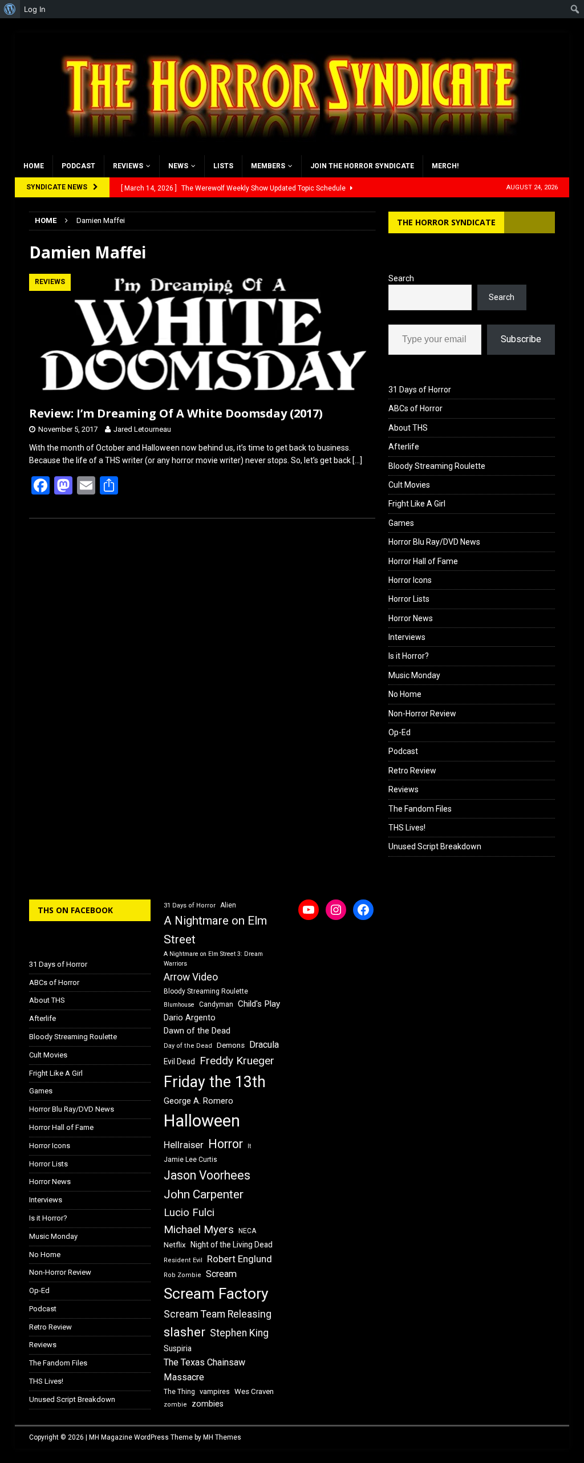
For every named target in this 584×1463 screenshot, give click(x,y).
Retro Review (412, 770)
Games (401, 523)
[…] (357, 460)
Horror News (410, 618)
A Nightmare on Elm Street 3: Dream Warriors (213, 958)
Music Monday (414, 675)
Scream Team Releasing (217, 1314)
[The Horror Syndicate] (286, 148)
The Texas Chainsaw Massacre (204, 1370)
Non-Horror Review (422, 713)
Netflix (175, 1245)
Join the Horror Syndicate (362, 166)
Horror (225, 1144)
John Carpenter (204, 1194)
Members (268, 166)
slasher (184, 1332)
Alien (228, 905)
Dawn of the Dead (197, 1031)
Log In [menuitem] (35, 9)
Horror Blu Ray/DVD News (434, 541)
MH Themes (222, 1437)
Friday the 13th (215, 1082)
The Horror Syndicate (446, 222)
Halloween (202, 1120)
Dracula (264, 1044)
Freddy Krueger (237, 1060)
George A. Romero (198, 1101)
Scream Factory (216, 1293)
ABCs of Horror (415, 408)
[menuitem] (10, 9)
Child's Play (259, 1004)
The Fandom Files (420, 808)
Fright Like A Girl (416, 503)
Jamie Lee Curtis (190, 1160)
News (178, 166)
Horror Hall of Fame (423, 561)
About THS (408, 427)
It (249, 1146)
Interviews (406, 637)
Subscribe (521, 339)
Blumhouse (179, 1004)
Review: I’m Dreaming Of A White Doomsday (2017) (176, 413)
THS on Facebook (75, 910)
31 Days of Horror (419, 389)
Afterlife (403, 446)
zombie (175, 1404)
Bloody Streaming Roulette (436, 466)
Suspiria (178, 1348)
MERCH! (445, 166)
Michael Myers (199, 1229)
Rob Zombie (182, 1275)
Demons (231, 1045)
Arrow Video (191, 977)
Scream (221, 1274)
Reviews (128, 166)
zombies (208, 1403)
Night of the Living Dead (231, 1244)
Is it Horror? (408, 655)
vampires (215, 1391)
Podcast (78, 166)
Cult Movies (409, 484)
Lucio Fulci (189, 1212)
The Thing (179, 1392)
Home (33, 166)
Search (401, 278)
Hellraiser (184, 1145)
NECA (247, 1231)
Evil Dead (179, 1061)
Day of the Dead (188, 1045)
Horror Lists (408, 598)
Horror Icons (410, 580)
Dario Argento (190, 1017)
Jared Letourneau (142, 429)
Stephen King (239, 1333)
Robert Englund (239, 1259)
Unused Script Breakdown (434, 846)
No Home (404, 694)
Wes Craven (254, 1391)
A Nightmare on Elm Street (215, 930)
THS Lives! (406, 827)
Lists (223, 166)
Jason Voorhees (207, 1175)
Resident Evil (183, 1260)
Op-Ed (399, 732)
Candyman (216, 1004)
